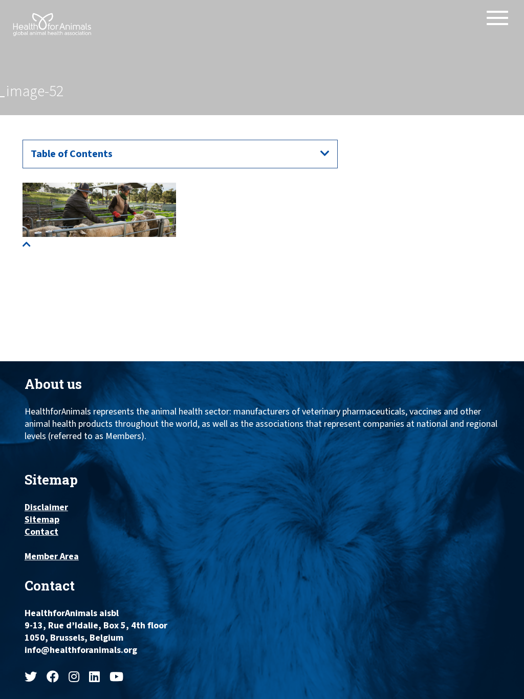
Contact (41, 532)
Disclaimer (46, 507)
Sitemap (42, 520)
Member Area (52, 557)
